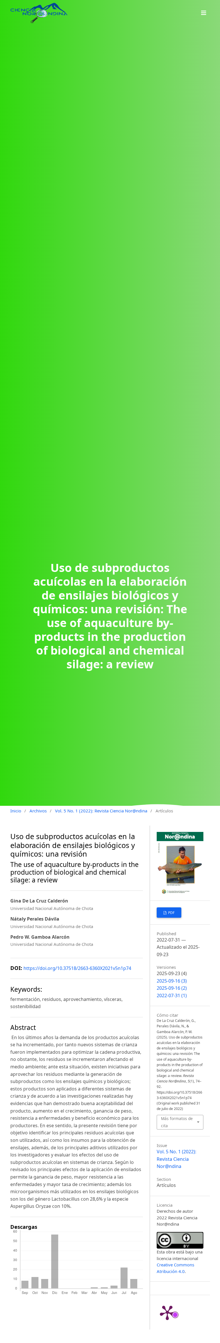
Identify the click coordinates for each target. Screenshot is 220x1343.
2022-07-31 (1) (172, 995)
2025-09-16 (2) (172, 988)
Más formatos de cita (177, 1122)
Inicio (15, 811)
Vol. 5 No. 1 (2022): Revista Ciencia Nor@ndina (101, 811)
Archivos (38, 811)
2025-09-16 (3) (172, 981)
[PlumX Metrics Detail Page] (167, 1312)
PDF (170, 912)
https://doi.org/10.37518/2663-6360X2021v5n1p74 (77, 968)
